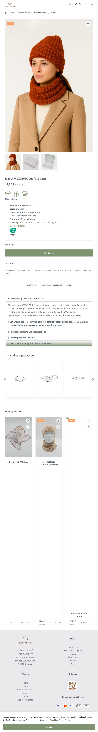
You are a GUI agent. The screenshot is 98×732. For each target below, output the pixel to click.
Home (25, 683)
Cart (72, 664)
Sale (7, 273)
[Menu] (92, 4)
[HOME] (6, 13)
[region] (49, 722)
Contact (25, 696)
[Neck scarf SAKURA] (18, 437)
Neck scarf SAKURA (18, 461)
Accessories (24, 270)
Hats (72, 270)
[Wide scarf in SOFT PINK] (79, 513)
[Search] (70, 4)
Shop (25, 686)
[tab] (31, 285)
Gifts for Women (60, 270)
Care (69, 285)
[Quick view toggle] (28, 427)
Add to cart (49, 253)
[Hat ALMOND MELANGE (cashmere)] (49, 437)
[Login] (76, 4)
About (25, 693)
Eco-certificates (25, 699)
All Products (38, 270)
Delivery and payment (72, 650)
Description (32, 285)
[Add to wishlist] (28, 421)
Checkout (72, 660)
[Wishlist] (80, 4)
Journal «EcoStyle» (25, 689)
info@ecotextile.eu (25, 657)
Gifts (48, 270)
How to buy (72, 647)
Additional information (52, 285)
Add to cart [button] (25, 622)
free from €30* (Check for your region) (34, 222)
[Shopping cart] (85, 4)
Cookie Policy (64, 720)
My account (72, 657)
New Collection (84, 270)
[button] (5, 379)
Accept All (49, 727)
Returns (72, 654)
